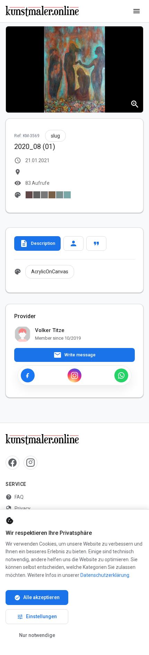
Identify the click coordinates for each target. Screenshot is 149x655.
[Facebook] (28, 375)
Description (37, 243)
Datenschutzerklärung (104, 575)
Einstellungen (37, 617)
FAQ (15, 497)
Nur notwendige (37, 635)
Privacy (18, 508)
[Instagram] (74, 375)
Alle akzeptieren (37, 598)
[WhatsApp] (121, 375)
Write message (74, 355)
